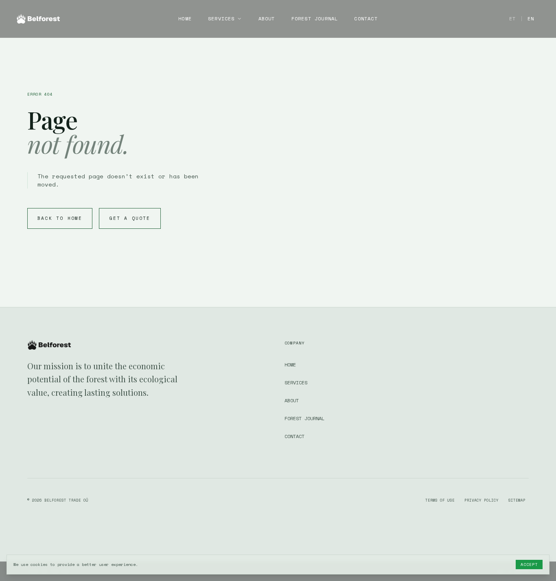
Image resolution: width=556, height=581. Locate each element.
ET (512, 18)
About (266, 18)
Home (185, 18)
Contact (365, 18)
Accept (529, 564)
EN (531, 18)
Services (221, 18)
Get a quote (129, 218)
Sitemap (516, 500)
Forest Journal (314, 18)
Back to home (59, 218)
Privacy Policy (481, 500)
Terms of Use (440, 500)
